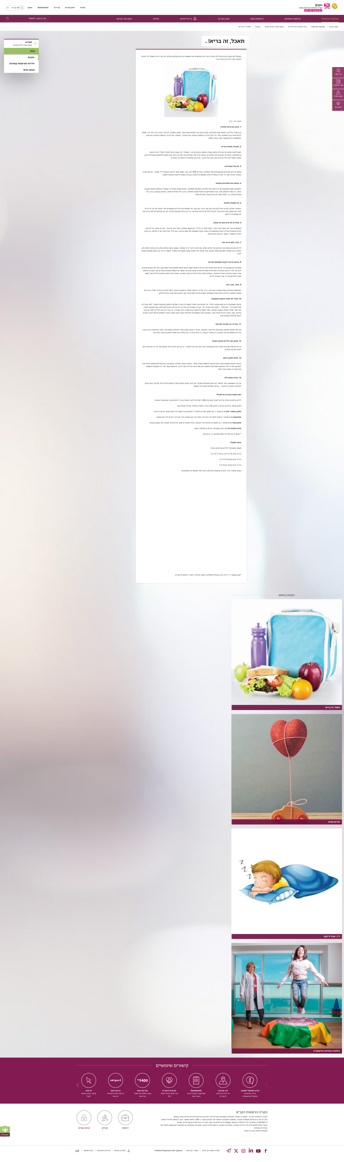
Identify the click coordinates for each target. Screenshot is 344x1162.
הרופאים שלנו (257, 18)
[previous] (265, 1085)
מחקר (29, 7)
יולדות (156, 18)
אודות (82, 7)
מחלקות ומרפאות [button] (330, 18)
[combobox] (14, 7)
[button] (21, 43)
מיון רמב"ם (223, 18)
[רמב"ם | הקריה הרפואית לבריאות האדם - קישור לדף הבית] (318, 7)
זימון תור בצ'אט (124, 18)
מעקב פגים (29, 69)
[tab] (338, 72)
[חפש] (8, 19)
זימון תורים (70, 7)
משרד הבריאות (192, 1150)
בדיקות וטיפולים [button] (292, 18)
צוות (32, 50)
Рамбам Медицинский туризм (168, 1150)
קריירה (57, 7)
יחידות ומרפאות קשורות (22, 63)
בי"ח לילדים (186, 18)
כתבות (31, 57)
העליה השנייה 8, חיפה (210, 1150)
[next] (78, 1085)
